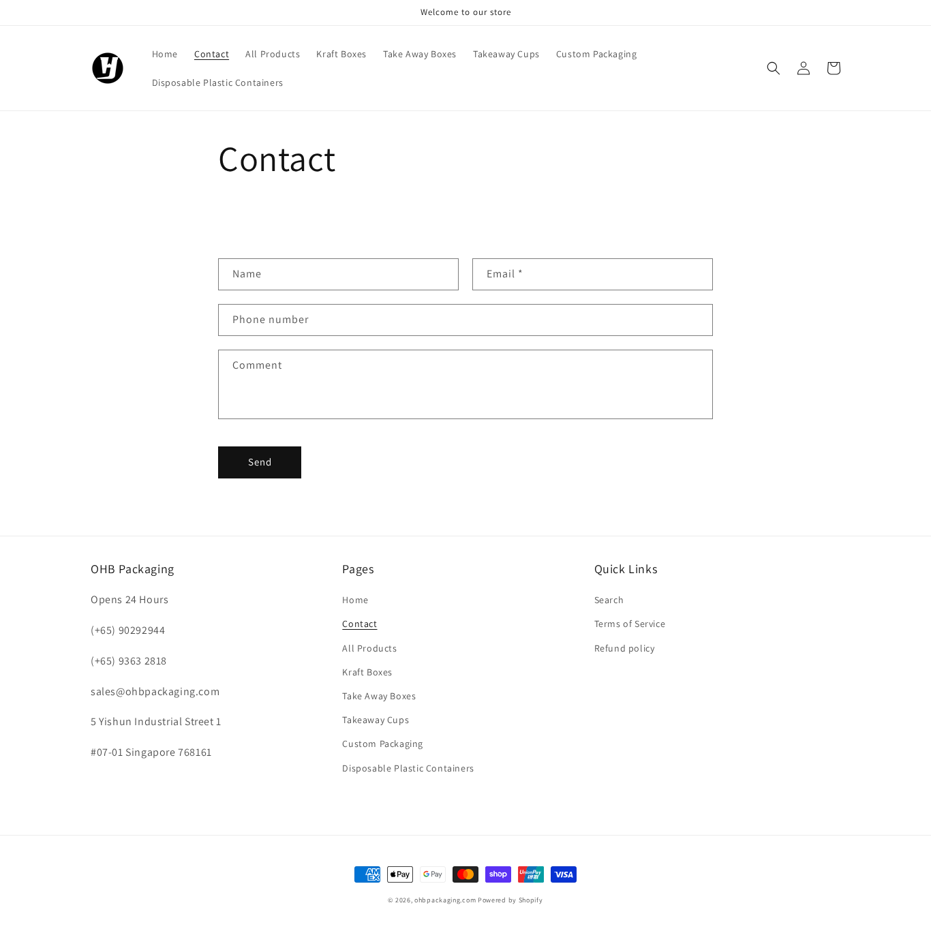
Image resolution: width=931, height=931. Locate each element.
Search (609, 600)
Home (355, 600)
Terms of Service (630, 623)
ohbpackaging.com (445, 900)
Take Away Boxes (379, 696)
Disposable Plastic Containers (408, 768)
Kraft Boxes (367, 672)
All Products (369, 648)
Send (260, 461)
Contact (359, 623)
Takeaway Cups (375, 720)
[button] (774, 68)
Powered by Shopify (510, 900)
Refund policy (624, 648)
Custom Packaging (382, 743)
